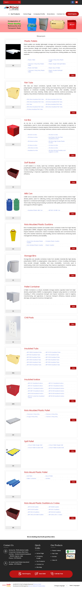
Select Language (74, 585)
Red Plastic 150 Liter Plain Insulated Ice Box (56, 138)
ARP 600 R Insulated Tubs (34, 365)
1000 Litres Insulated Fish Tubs (35, 99)
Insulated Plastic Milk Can (35, 210)
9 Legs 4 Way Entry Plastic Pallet (56, 60)
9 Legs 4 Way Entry (32, 416)
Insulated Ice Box (33, 150)
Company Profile (39, 14)
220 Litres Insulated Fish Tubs (54, 102)
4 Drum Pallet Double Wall (35, 447)
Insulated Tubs (31, 348)
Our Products (15, 14)
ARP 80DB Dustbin (54, 507)
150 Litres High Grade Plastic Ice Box (57, 142)
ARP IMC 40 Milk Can (54, 210)
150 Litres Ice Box (33, 141)
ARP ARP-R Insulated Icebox (36, 391)
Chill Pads (29, 317)
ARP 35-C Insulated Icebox (35, 388)
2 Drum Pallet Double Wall (56, 447)
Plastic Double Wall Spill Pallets (55, 71)
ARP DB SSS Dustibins (55, 512)
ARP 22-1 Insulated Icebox (56, 383)
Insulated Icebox (32, 379)
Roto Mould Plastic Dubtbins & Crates (42, 503)
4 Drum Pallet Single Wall (35, 445)
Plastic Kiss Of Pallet (54, 68)
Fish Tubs (28, 82)
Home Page (27, 14)
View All (54, 560)
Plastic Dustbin (50, 245)
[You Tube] (76, 3)
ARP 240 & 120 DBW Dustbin (35, 514)
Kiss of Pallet (49, 476)
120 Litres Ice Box (33, 137)
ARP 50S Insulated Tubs (33, 355)
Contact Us (61, 14)
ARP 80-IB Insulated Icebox (56, 396)
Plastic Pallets (30, 41)
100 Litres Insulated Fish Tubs (54, 99)
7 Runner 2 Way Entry (52, 416)
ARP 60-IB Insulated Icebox (56, 393)
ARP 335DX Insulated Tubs (34, 352)
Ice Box (27, 120)
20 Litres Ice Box (32, 145)
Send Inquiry (72, 14)
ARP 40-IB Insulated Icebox (56, 391)
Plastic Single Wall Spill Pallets (57, 64)
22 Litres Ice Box (53, 145)
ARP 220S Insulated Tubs (53, 357)
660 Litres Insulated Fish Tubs (54, 107)
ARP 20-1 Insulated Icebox (35, 383)
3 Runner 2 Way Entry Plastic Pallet (36, 64)
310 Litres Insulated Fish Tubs (54, 104)
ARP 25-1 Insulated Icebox (35, 386)
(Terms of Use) (37, 584)
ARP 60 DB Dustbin (33, 507)
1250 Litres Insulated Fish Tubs (35, 102)
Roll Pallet (29, 476)
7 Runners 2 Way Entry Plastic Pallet (36, 71)
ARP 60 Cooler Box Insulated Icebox (36, 396)
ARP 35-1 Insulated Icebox (56, 386)
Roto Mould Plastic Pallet (35, 472)
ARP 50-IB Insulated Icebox (35, 393)
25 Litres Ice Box (53, 148)
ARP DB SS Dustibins (33, 512)
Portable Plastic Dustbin (52, 241)
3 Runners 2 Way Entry (33, 414)
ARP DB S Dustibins (54, 509)
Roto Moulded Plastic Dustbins (38, 224)
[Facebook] (73, 3)
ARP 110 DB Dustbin (33, 509)
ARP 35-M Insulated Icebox (56, 388)
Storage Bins (30, 255)
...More (72, 75)
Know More (51, 14)
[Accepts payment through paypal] (70, 558)
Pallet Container (32, 286)
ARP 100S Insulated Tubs (33, 357)
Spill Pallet (29, 441)
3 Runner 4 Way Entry (52, 414)
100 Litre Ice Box (32, 135)
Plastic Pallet (31, 60)
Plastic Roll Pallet (32, 68)
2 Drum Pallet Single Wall (56, 445)
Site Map (39, 567)
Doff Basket (29, 162)
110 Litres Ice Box (53, 135)
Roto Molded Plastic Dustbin (35, 245)
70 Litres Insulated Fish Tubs (35, 109)
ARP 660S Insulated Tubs (53, 365)
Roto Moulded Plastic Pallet (37, 410)
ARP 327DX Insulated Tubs (53, 352)
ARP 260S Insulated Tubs (34, 360)
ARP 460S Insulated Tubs (34, 362)
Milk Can (28, 193)
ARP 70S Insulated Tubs (52, 355)
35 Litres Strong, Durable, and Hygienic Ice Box (57, 151)
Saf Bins (48, 478)
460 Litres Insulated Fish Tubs (35, 107)
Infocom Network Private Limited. (36, 586)
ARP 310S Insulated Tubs (52, 360)
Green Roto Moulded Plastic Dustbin (35, 241)
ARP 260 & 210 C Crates (55, 514)
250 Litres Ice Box (33, 148)
